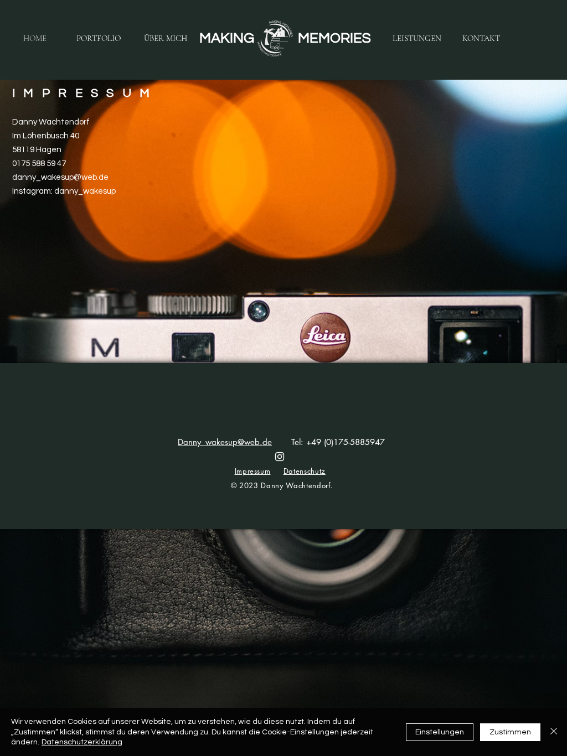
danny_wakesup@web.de (60, 177)
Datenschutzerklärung (82, 742)
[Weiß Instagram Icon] (280, 457)
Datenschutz (305, 471)
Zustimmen (510, 732)
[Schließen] (553, 732)
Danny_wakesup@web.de (225, 442)
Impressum (253, 471)
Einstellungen (439, 732)
